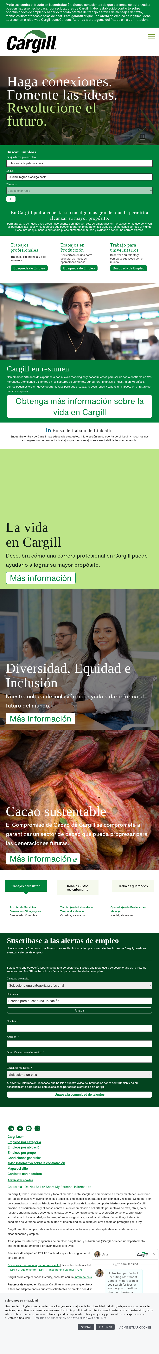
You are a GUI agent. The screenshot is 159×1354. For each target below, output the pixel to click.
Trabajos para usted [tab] (26, 886)
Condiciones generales (24, 1157)
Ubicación (12, 994)
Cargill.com (16, 1136)
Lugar (9, 170)
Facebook (20, 1128)
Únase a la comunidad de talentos (80, 1094)
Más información (41, 578)
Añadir (79, 1010)
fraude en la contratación (129, 19)
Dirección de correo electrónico (25, 1052)
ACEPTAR (86, 1327)
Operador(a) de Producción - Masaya (128, 909)
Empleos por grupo (22, 1152)
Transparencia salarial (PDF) (64, 1270)
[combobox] (79, 176)
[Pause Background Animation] (142, 137)
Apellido (13, 1036)
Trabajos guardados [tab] (133, 886)
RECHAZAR (105, 1327)
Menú (151, 36)
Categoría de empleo (18, 978)
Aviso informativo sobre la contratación (36, 1163)
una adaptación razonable (43, 1265)
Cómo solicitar (17, 1265)
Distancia (11, 184)
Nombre (12, 1021)
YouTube (29, 1128)
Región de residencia (19, 1067)
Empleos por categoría (24, 1142)
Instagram (37, 1128)
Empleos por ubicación (24, 1147)
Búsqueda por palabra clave (21, 157)
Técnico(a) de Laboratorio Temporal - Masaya (76, 909)
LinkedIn (11, 1128)
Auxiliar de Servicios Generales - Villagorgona (25, 909)
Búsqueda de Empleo (30, 268)
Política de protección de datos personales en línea (71, 1318)
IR (11, 199)
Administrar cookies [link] (20, 1180)
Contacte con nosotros (25, 1173)
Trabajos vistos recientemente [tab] (77, 888)
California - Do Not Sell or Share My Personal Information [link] (49, 1186)
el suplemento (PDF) (31, 1270)
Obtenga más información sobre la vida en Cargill (80, 406)
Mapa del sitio (18, 1168)
